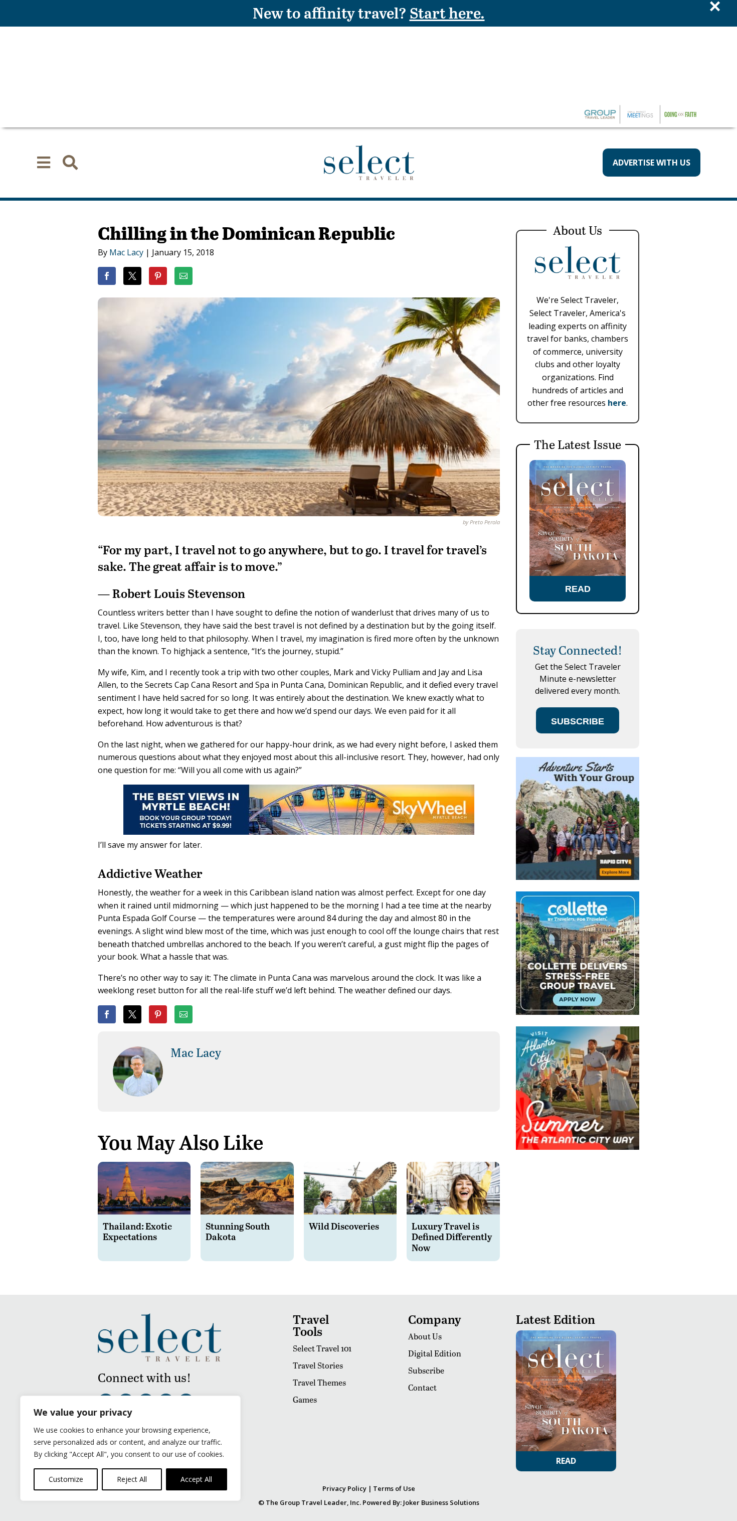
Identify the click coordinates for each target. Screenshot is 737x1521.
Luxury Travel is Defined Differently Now (452, 1237)
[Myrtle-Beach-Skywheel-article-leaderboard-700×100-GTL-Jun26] (298, 831)
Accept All (196, 1479)
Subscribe (426, 1370)
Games (305, 1399)
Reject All (132, 1479)
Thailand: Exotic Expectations (137, 1231)
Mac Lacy (126, 252)
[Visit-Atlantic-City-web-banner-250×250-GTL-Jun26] (577, 1147)
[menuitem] (43, 162)
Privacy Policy (344, 1488)
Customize (66, 1479)
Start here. (447, 12)
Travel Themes (319, 1382)
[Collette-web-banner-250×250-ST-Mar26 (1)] (577, 1012)
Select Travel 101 (322, 1348)
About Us (425, 1336)
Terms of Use (394, 1488)
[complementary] (130, 1448)
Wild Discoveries (344, 1226)
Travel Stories (318, 1365)
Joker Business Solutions (441, 1502)
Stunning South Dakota (238, 1231)
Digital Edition (434, 1353)
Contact (422, 1387)
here (617, 402)
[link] (107, 276)
